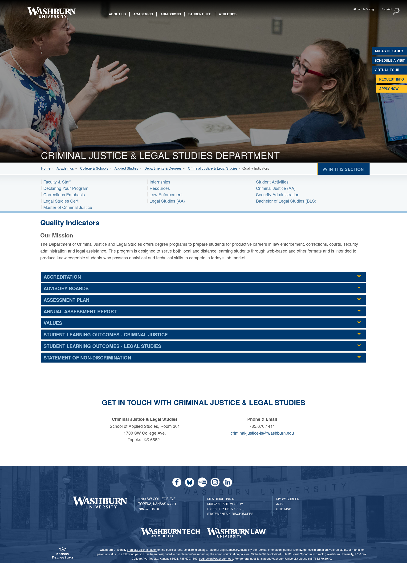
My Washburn (287, 499)
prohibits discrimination (142, 549)
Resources (160, 188)
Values (53, 322)
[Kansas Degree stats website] (62, 555)
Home (45, 168)
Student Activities (272, 182)
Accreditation (62, 276)
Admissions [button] (170, 14)
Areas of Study (388, 51)
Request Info (391, 79)
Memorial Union (220, 499)
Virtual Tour (386, 69)
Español (387, 9)
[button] (396, 11)
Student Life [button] (199, 14)
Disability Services (224, 508)
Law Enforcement (166, 194)
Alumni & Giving (363, 9)
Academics (65, 168)
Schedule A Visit (389, 60)
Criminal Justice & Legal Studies (213, 168)
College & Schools (94, 168)
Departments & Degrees (163, 168)
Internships (160, 182)
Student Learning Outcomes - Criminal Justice (106, 334)
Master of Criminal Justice (67, 207)
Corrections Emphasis (64, 194)
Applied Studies (126, 168)
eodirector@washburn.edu (216, 558)
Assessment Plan (66, 299)
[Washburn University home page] (51, 12)
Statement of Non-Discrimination (87, 357)
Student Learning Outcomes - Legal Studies (102, 346)
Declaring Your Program (65, 188)
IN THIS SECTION (346, 169)
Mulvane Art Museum (225, 504)
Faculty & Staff (57, 182)
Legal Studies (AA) (167, 201)
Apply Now (389, 88)
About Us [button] (117, 14)
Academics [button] (143, 14)
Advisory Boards (66, 288)
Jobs (280, 504)
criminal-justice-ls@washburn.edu (262, 433)
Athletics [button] (227, 14)
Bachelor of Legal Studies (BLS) (286, 201)
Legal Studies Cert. (61, 201)
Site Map (283, 508)
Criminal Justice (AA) (276, 188)
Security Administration (277, 194)
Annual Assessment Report (80, 311)
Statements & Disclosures (230, 513)
